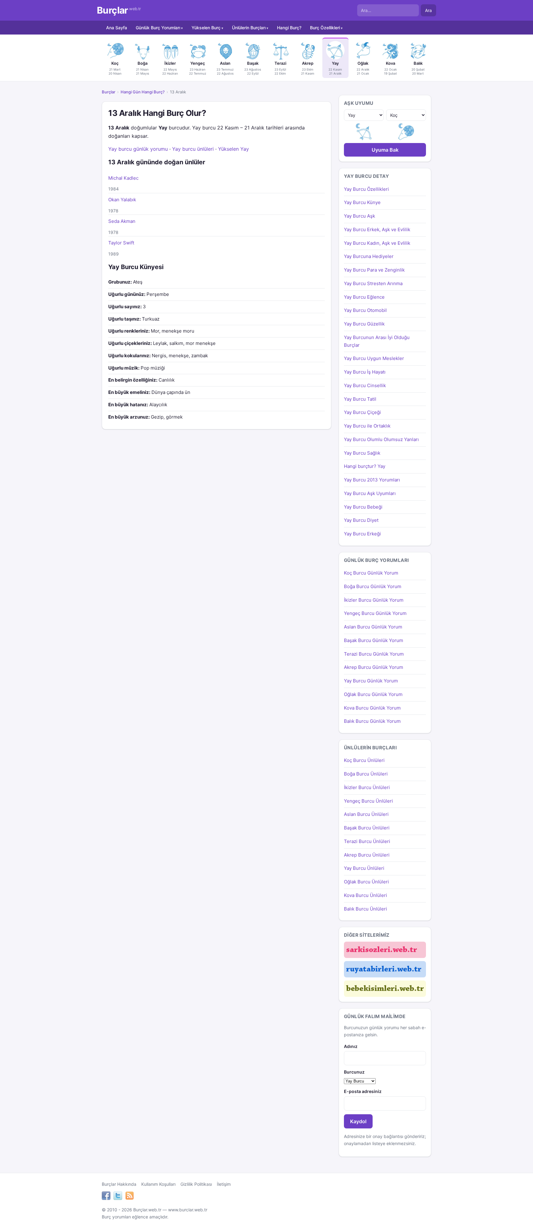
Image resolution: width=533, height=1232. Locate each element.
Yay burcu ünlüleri (193, 149)
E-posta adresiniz (363, 1091)
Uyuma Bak (385, 150)
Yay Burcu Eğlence (364, 297)
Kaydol (358, 1121)
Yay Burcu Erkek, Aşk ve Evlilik (377, 229)
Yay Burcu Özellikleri (366, 189)
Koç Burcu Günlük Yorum (371, 573)
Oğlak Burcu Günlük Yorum (373, 694)
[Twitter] (118, 1196)
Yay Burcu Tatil (360, 399)
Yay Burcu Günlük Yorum (371, 681)
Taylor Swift (121, 243)
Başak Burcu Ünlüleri (367, 828)
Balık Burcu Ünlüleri (365, 909)
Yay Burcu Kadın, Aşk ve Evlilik (377, 243)
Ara (428, 10)
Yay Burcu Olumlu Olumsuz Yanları (381, 439)
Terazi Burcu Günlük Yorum (374, 654)
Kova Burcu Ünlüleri (365, 895)
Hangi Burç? (289, 27)
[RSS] (129, 1196)
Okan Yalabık (122, 200)
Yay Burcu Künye (362, 202)
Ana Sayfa (116, 27)
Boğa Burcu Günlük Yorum (372, 586)
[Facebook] (106, 1196)
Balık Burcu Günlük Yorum (372, 721)
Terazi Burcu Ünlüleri (367, 841)
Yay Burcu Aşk (359, 216)
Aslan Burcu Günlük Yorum (373, 627)
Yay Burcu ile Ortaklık (367, 426)
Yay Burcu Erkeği (362, 534)
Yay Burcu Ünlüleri (364, 868)
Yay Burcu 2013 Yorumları (372, 480)
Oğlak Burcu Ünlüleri (366, 882)
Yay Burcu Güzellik (364, 324)
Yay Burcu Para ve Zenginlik (374, 270)
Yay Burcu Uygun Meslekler (374, 358)
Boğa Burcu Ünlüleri (366, 774)
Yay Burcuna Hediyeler (369, 256)
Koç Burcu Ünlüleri (364, 760)
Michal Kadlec (123, 178)
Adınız (350, 1046)
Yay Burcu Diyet (361, 520)
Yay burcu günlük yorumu (138, 149)
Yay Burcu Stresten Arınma (373, 283)
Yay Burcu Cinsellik (365, 385)
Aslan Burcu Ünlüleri (366, 814)
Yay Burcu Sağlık (362, 453)
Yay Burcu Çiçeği (362, 412)
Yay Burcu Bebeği (363, 507)
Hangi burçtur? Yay (364, 466)
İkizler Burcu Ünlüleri (367, 787)
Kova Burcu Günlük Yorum (372, 708)
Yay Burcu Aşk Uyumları (370, 493)
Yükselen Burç (206, 27)
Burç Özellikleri (325, 27)
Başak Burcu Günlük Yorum (373, 640)
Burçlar (119, 10)
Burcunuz (354, 1071)
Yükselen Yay (233, 149)
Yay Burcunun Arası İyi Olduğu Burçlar (377, 341)
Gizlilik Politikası (196, 1184)
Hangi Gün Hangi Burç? (143, 91)
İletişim (224, 1184)
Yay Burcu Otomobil (365, 310)
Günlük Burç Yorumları (158, 27)
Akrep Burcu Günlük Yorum (373, 667)
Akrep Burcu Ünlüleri (367, 855)
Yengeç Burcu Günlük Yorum (375, 613)
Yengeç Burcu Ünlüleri (368, 801)
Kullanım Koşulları (158, 1184)
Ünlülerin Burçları (249, 27)
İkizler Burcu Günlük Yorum (373, 600)
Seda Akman (121, 221)
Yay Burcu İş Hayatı (365, 372)
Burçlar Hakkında (119, 1184)
